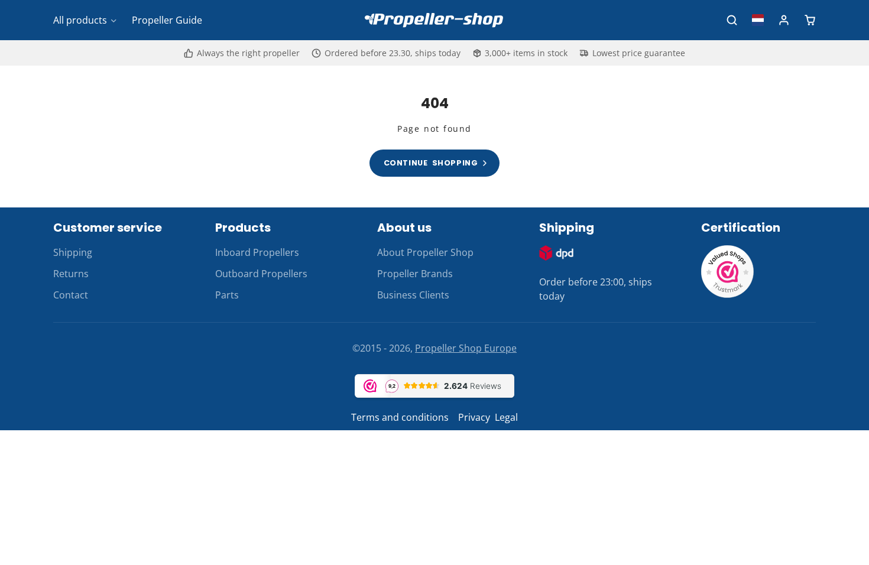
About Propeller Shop (425, 252)
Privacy (474, 417)
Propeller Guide (167, 20)
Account (784, 20)
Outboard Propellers (261, 273)
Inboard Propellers (257, 252)
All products (80, 20)
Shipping (72, 252)
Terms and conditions (400, 417)
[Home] (434, 20)
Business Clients (413, 294)
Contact (70, 294)
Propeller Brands (415, 273)
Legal (506, 417)
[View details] (556, 253)
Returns (71, 273)
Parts (227, 294)
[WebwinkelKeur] (727, 294)
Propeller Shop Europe (466, 348)
